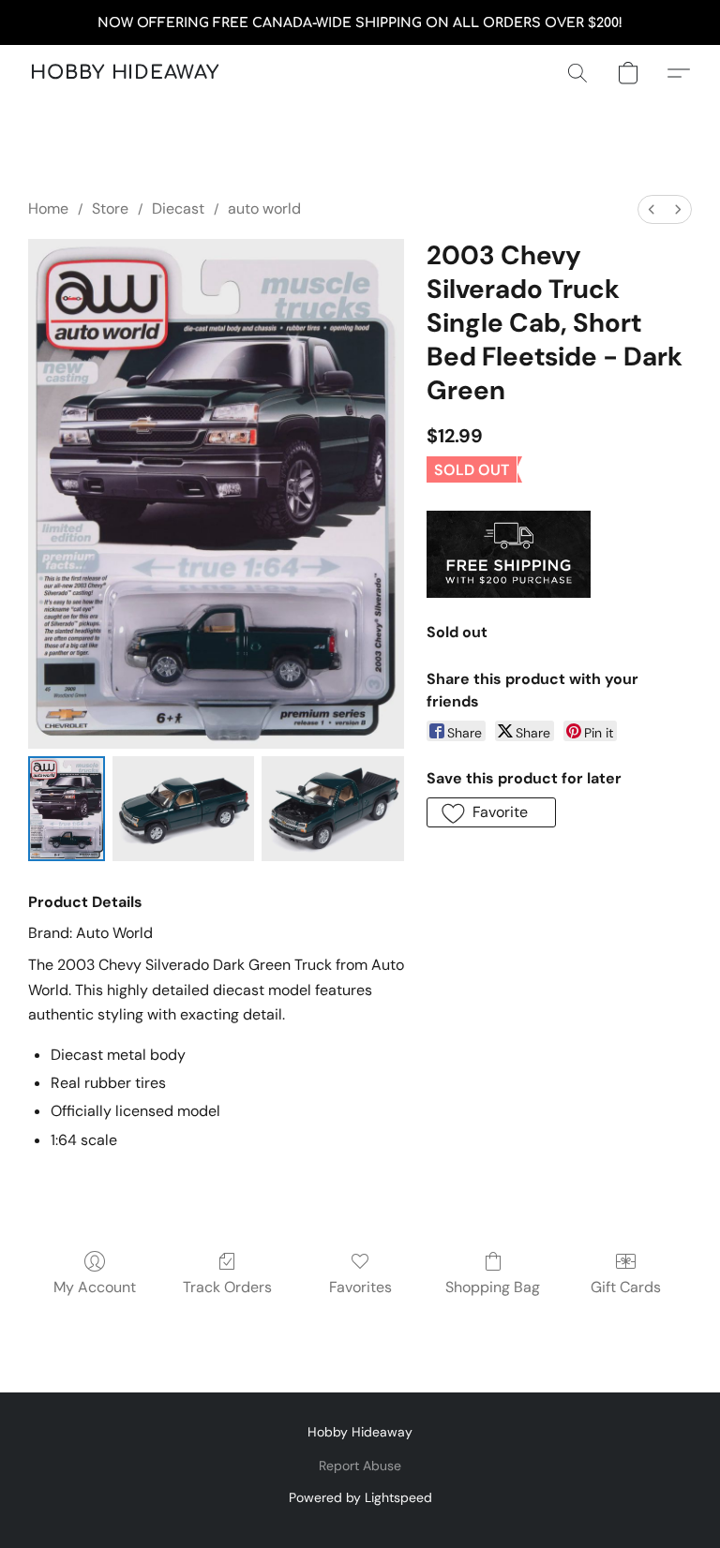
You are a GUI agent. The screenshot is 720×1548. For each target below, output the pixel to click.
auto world (264, 208)
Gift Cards (626, 1287)
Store (110, 208)
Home (48, 208)
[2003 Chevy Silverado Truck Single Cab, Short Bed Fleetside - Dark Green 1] (183, 808)
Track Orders (227, 1287)
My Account (94, 1287)
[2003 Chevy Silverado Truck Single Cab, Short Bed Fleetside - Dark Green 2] (333, 808)
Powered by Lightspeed (360, 1497)
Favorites (360, 1287)
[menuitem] (651, 209)
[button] (124, 73)
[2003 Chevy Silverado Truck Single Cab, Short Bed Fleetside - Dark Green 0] (66, 808)
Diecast (178, 208)
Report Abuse (360, 1465)
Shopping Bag (492, 1287)
